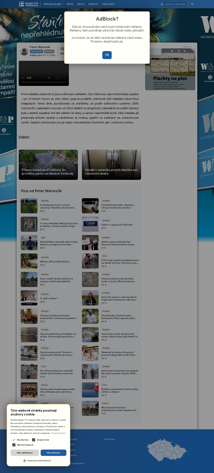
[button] (38, 460)
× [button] (66, 408)
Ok (107, 55)
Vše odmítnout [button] (25, 452)
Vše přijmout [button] (53, 452)
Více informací (58, 433)
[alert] (38, 435)
